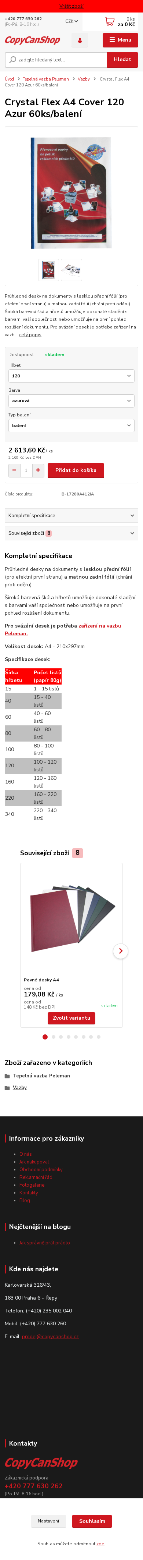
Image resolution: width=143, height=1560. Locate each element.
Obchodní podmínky (41, 1169)
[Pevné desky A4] (72, 920)
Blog (24, 1200)
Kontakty (28, 1193)
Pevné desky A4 (41, 980)
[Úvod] (32, 40)
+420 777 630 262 (23, 19)
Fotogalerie (31, 1185)
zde (100, 1544)
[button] (45, 1037)
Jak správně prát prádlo (44, 1243)
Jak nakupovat (34, 1162)
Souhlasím (92, 1521)
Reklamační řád (35, 1177)
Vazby (84, 79)
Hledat (122, 59)
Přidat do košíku (75, 470)
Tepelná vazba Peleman (46, 79)
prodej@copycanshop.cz (50, 1336)
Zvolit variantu (71, 1017)
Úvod (9, 79)
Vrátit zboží (71, 6)
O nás (25, 1154)
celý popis (30, 335)
